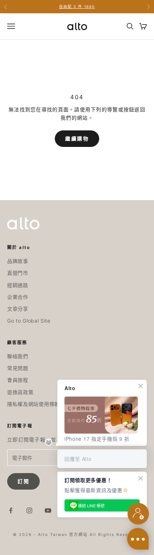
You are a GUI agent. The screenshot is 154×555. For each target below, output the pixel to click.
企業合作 (17, 297)
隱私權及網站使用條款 (33, 404)
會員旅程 (17, 380)
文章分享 (17, 309)
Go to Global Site (28, 321)
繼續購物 (77, 139)
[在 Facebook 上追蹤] (10, 510)
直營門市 (17, 273)
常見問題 (17, 368)
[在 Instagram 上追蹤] (29, 510)
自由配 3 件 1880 (77, 6)
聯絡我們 (17, 356)
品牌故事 (17, 261)
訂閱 (23, 481)
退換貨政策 (20, 392)
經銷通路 (17, 285)
